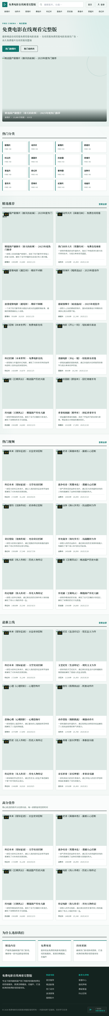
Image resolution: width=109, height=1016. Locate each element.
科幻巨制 (83, 993)
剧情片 (7, 11)
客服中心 (83, 980)
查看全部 (103, 204)
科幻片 (49, 11)
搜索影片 (50, 997)
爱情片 (28, 11)
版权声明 (83, 984)
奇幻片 (101, 11)
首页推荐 (50, 980)
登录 (103, 4)
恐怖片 (7, 732)
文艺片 (60, 677)
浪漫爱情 (50, 993)
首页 (90, 4)
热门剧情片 (10, 48)
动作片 (17, 11)
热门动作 (50, 989)
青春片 (80, 11)
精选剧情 (50, 984)
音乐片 (60, 786)
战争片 (60, 497)
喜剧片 (59, 11)
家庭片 (91, 11)
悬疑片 (38, 11)
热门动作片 (29, 48)
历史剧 (70, 11)
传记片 (7, 605)
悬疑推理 (83, 989)
